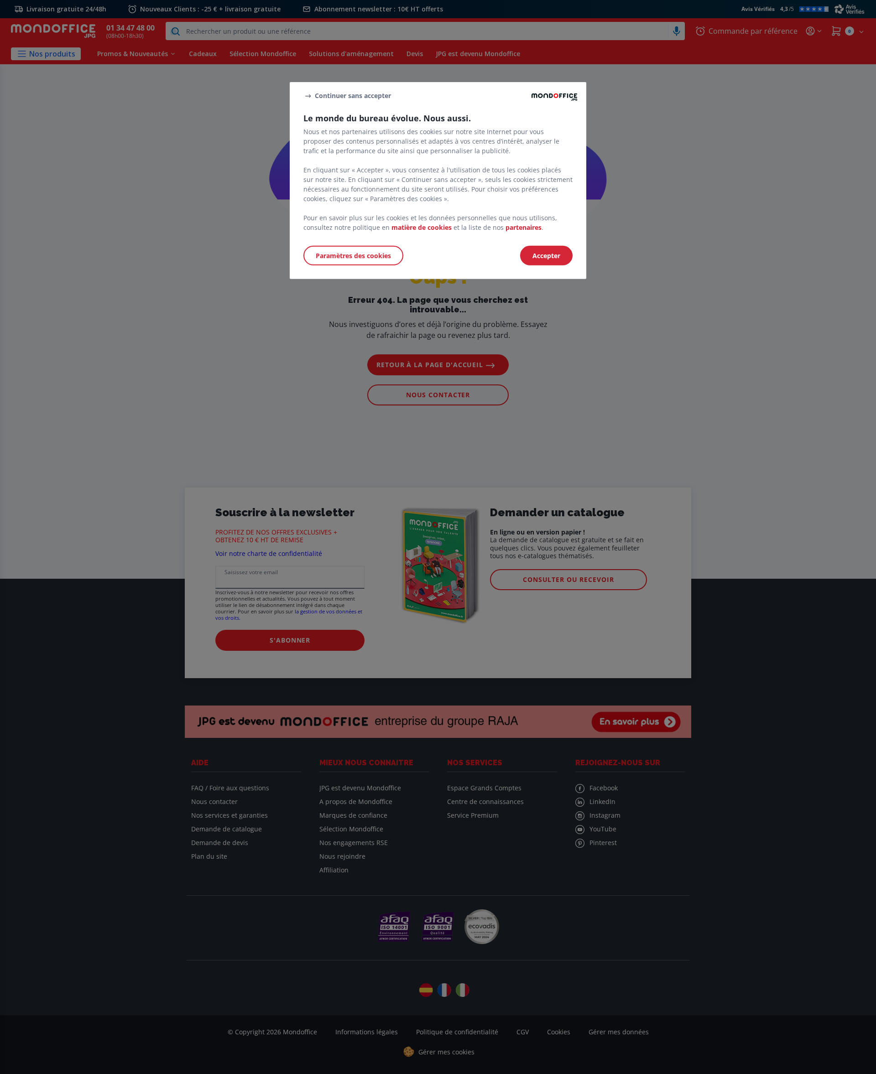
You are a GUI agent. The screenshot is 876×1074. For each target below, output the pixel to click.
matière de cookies (421, 227)
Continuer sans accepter (353, 95)
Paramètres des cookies (353, 255)
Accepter (546, 255)
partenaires (524, 227)
